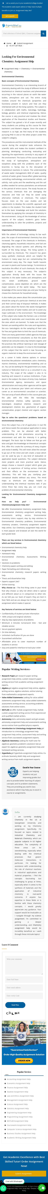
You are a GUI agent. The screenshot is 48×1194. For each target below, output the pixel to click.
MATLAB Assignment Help (17, 1121)
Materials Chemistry (23, 838)
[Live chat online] (42, 1188)
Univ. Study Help (24, 1188)
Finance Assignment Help (17, 1087)
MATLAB (5, 710)
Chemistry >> (26, 68)
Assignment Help (11, 68)
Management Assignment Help (19, 1100)
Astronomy (7, 719)
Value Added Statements (12, 697)
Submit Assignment (25, 43)
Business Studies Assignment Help (21, 1133)
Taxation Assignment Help (17, 1092)
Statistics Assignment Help (18, 1108)
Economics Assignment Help (18, 1083)
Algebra (5, 688)
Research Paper (8, 676)
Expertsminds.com (21, 1186)
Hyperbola (6, 753)
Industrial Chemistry (25, 835)
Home (9, 43)
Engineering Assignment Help (19, 1112)
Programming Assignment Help (20, 1117)
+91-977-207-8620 (15, 46)
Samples (33, 1188)
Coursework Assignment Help (19, 1125)
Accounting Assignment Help (19, 1079)
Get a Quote (10, 16)
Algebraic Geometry (10, 741)
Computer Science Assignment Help (21, 1129)
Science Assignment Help (17, 1104)
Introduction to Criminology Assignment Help (21, 728)
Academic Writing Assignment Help (21, 1137)
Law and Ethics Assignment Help (20, 1096)
